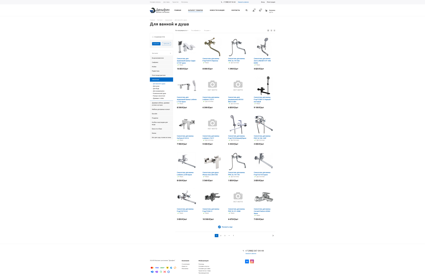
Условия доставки (204, 268)
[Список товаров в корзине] (270, 12)
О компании (186, 264)
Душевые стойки (158, 98)
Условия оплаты (204, 266)
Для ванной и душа (159, 83)
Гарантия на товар (205, 270)
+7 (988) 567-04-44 (229, 2)
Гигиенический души (159, 93)
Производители (204, 273)
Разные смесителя (159, 96)
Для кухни (156, 86)
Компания (185, 260)
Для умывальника (158, 91)
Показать (156, 43)
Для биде (156, 88)
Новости (184, 266)
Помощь (201, 264)
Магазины (185, 268)
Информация (204, 260)
